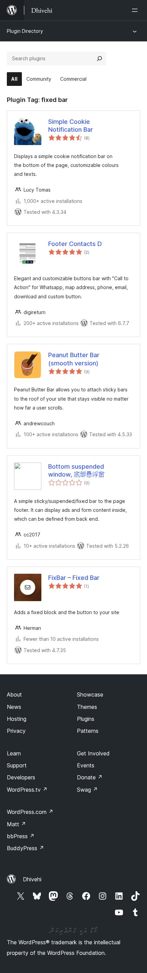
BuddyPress (25, 848)
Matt (16, 824)
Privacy (16, 730)
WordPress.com (30, 811)
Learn (14, 753)
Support (17, 765)
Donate (90, 777)
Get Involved (93, 753)
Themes (87, 706)
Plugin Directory (25, 31)
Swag (87, 789)
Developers (21, 777)
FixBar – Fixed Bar (73, 577)
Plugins (85, 718)
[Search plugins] (99, 58)
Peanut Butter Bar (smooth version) (73, 358)
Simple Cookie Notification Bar (70, 125)
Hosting (16, 718)
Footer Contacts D (75, 243)
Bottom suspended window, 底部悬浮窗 (76, 470)
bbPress (21, 836)
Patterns (87, 730)
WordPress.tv (27, 789)
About (14, 694)
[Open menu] (136, 10)
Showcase (90, 694)
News (14, 706)
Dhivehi (32, 879)
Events (85, 765)
